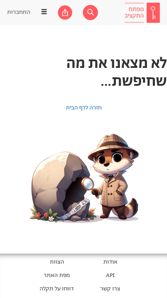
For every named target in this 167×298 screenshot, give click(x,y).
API (110, 275)
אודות (110, 262)
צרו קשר (110, 289)
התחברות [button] (18, 12)
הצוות (57, 262)
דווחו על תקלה (57, 289)
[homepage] (142, 12)
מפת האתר (57, 275)
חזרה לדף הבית (84, 108)
